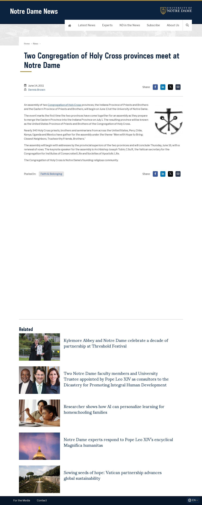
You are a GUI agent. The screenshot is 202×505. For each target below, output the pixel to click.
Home (27, 43)
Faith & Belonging (51, 173)
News (35, 43)
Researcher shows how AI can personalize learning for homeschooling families (114, 409)
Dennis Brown (36, 89)
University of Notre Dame (176, 11)
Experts (107, 25)
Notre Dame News (34, 11)
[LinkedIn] (162, 87)
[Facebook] (155, 87)
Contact (42, 500)
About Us (173, 25)
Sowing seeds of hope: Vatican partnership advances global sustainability (113, 475)
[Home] (69, 25)
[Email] (178, 87)
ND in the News (129, 25)
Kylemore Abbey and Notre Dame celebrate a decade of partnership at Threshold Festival (116, 343)
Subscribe (153, 25)
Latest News (86, 25)
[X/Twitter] (170, 87)
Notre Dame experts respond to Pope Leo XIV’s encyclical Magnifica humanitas (118, 442)
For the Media (21, 500)
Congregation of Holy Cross (64, 104)
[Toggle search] (187, 25)
